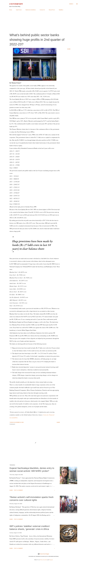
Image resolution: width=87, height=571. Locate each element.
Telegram (51, 559)
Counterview (16, 4)
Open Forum (19, 9)
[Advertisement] (43, 21)
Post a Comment (18, 490)
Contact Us (42, 9)
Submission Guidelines (31, 9)
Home (10, 9)
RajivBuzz (61, 9)
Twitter (41, 559)
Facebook (45, 559)
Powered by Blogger (44, 554)
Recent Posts (52, 9)
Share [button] (68, 49)
